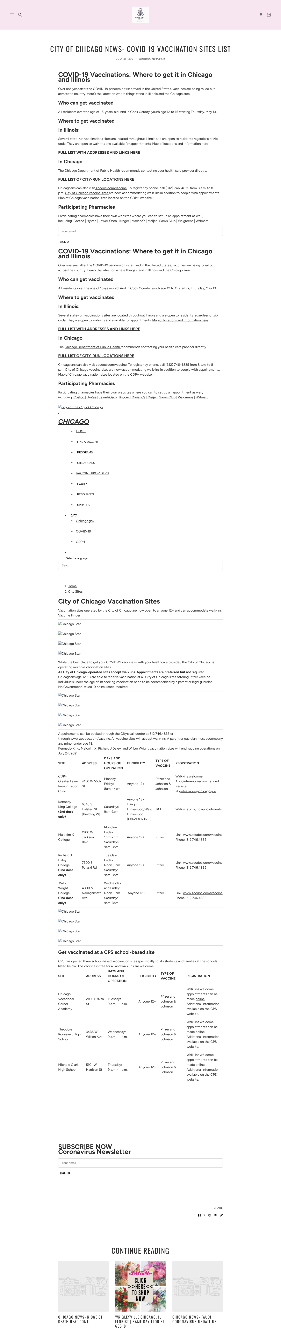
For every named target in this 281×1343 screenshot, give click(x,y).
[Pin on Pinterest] (210, 1215)
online (200, 999)
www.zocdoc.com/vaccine (90, 738)
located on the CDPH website (130, 198)
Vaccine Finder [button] (69, 615)
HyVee (91, 221)
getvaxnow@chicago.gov (197, 791)
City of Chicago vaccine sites (87, 193)
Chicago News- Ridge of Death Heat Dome (80, 1319)
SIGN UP (65, 241)
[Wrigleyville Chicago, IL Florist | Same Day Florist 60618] (140, 1286)
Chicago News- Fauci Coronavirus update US (194, 1319)
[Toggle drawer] (12, 15)
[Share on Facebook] (199, 1215)
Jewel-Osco (108, 221)
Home (72, 586)
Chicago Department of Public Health (92, 170)
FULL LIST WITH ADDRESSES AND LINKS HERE (99, 152)
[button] (221, 1215)
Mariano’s (138, 221)
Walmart (202, 221)
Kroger (124, 221)
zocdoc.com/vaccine (111, 188)
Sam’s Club (167, 221)
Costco (78, 221)
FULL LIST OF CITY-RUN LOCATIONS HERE (96, 179)
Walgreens (185, 221)
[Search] (20, 15)
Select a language (76, 558)
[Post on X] (204, 1215)
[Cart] (269, 15)
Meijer (152, 221)
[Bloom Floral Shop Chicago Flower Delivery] (140, 15)
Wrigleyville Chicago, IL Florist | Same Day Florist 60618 (140, 1321)
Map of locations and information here (180, 144)
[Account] (261, 15)
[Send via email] (215, 1215)
